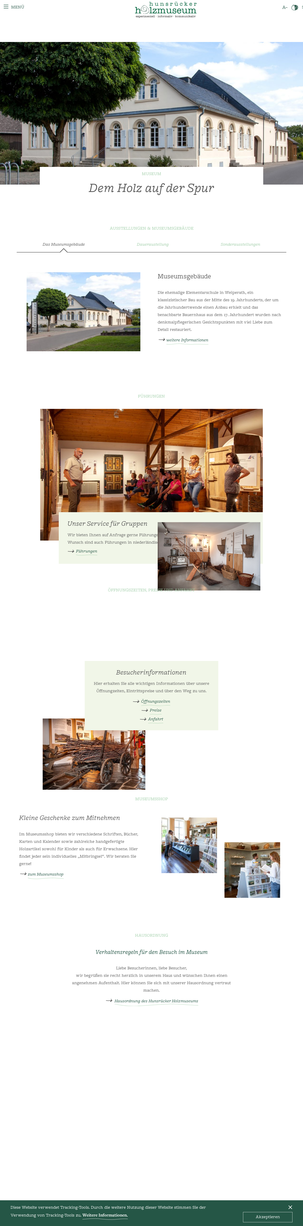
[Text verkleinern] (285, 7)
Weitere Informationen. (105, 1215)
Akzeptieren (268, 1217)
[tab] (151, 246)
